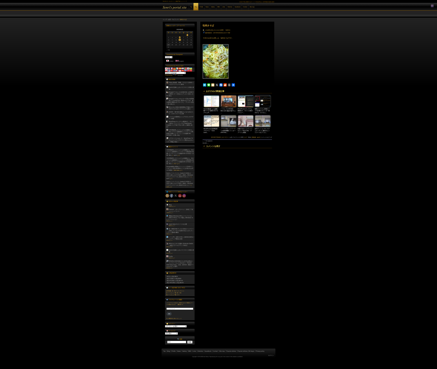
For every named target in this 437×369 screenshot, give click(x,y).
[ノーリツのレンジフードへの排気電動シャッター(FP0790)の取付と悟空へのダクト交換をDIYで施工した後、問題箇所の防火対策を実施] (229, 127)
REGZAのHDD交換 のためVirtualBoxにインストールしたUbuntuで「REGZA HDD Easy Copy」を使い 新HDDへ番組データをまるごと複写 (180, 263)
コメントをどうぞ (266, 137)
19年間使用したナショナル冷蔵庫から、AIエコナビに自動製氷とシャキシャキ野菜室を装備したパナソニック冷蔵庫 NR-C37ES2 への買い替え (180, 132)
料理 (242, 137)
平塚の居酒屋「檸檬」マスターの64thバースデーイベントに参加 (181, 83)
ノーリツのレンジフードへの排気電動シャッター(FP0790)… (228, 131)
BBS (218, 7)
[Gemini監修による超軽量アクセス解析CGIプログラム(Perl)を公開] (211, 107)
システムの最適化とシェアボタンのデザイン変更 (181, 117)
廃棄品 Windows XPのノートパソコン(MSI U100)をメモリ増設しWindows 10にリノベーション (179, 217)
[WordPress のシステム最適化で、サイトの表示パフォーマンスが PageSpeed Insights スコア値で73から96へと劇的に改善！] (246, 107)
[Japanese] (166, 68)
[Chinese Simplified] (191, 70)
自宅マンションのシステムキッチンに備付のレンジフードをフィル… (262, 131)
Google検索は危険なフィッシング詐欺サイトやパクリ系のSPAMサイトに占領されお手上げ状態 (179, 168)
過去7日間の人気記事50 (174, 278)
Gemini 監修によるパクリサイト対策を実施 (181, 88)
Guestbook (237, 7)
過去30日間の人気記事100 (175, 280)
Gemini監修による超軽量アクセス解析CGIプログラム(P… (210, 111)
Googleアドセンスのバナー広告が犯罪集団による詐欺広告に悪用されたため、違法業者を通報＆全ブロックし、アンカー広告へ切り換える (180, 101)
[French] (171, 68)
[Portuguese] (185, 68)
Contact (245, 7)
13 (180, 40)
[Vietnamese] (182, 70)
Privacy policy (260, 351)
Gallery (213, 7)
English (181, 61)
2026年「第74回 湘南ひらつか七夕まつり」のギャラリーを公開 (181, 113)
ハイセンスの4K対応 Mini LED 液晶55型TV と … (228, 111)
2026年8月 (180, 29)
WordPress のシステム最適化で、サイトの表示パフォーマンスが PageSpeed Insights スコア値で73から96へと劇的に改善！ (180, 124)
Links (223, 7)
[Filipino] (177, 70)
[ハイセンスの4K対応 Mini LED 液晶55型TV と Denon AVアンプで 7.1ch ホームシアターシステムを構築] (229, 107)
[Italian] (177, 68)
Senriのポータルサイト (188, 9)
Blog (196, 7)
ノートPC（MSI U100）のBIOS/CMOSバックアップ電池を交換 (181, 238)
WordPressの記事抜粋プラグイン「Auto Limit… (210, 131)
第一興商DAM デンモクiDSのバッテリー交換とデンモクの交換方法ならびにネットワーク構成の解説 (180, 230)
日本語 (171, 61)
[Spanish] (180, 68)
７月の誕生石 (207, 141)
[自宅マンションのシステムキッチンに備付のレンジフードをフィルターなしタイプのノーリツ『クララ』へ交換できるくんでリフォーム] (263, 127)
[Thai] (174, 70)
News (207, 7)
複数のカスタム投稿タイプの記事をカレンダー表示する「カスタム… (262, 111)
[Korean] (188, 68)
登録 (169, 313)
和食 (249, 137)
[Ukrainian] (191, 68)
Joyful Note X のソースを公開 (178, 224)
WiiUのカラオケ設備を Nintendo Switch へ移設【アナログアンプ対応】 (181, 244)
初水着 (205, 143)
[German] (174, 68)
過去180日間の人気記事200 (175, 282)
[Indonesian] (180, 70)
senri (175, 155)
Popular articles (231, 351)
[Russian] (185, 70)
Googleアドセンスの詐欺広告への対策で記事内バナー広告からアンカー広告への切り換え (180, 93)
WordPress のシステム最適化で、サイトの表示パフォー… (245, 111)
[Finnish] (169, 70)
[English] (169, 68)
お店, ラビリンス (235, 137)
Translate (180, 75)
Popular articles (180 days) (246, 351)
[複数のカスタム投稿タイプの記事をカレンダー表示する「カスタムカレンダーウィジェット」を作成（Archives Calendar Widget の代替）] (263, 107)
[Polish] (166, 70)
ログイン (271, 355)
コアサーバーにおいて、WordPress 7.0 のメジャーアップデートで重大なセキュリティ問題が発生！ (179, 140)
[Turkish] (171, 70)
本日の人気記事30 (172, 276)
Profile (201, 7)
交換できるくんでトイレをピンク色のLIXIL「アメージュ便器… (245, 131)
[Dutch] (182, 68)
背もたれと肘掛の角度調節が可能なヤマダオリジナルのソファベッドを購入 (181, 108)
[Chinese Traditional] (188, 70)
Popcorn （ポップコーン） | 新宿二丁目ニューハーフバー (181, 210)
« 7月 (168, 50)
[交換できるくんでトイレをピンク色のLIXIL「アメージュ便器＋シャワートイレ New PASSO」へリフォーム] (246, 127)
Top (191, 7)
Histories (229, 7)
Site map (252, 7)
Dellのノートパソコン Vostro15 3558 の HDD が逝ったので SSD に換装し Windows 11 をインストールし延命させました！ (179, 175)
